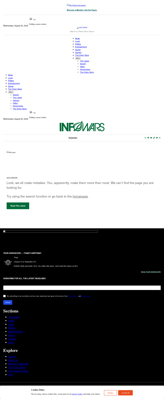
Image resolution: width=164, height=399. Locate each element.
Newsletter (73, 137)
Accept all (125, 392)
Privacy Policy (73, 296)
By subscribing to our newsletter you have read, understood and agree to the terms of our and (48, 296)
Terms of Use (85, 296)
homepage (80, 196)
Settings (110, 392)
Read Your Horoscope (151, 272)
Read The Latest (17, 205)
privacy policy (77, 394)
